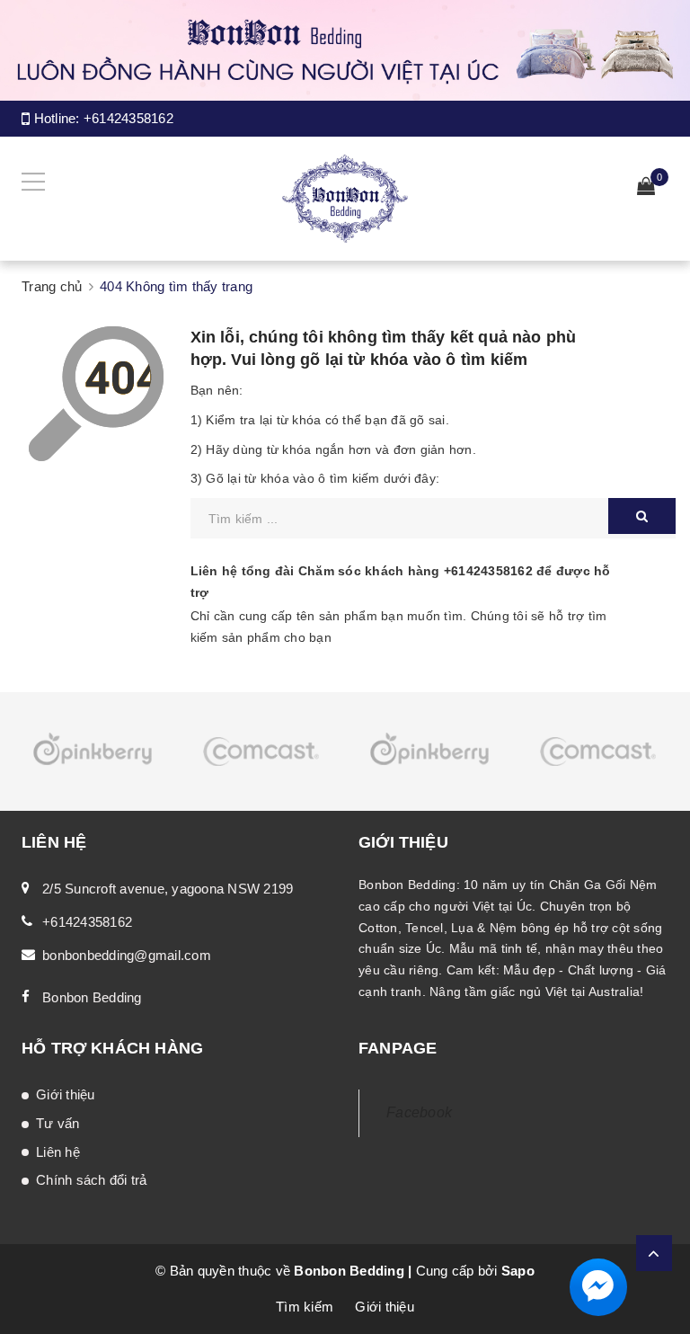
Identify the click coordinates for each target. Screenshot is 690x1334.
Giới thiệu (65, 1094)
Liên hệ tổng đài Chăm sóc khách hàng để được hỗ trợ (400, 582)
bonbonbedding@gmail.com (126, 955)
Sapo (518, 1270)
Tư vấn (58, 1123)
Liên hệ (58, 1152)
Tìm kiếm (304, 1306)
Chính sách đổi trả (91, 1179)
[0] (646, 188)
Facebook (419, 1112)
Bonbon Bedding (92, 997)
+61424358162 (128, 118)
